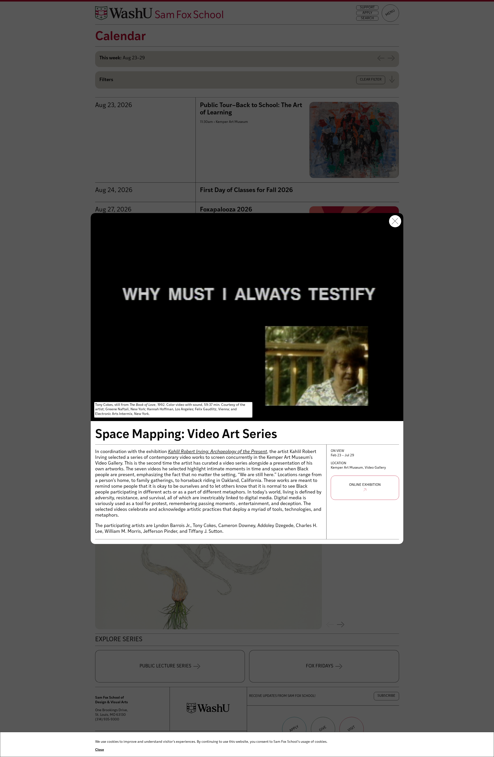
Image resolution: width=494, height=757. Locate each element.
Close (99, 750)
